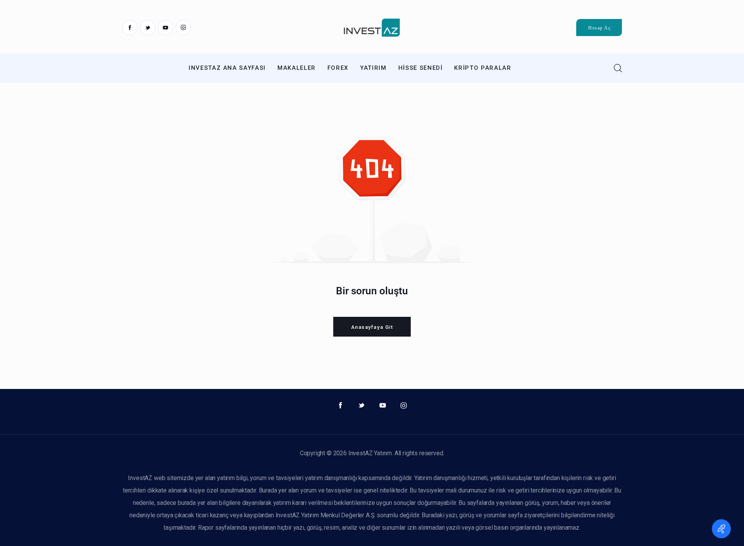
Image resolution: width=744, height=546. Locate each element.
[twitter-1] (147, 27)
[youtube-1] (165, 27)
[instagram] (183, 27)
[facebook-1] (130, 27)
